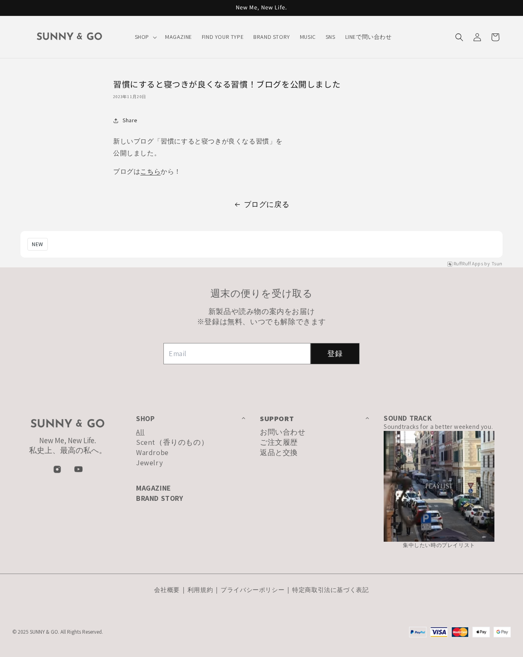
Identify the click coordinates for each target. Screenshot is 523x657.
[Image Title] (57, 469)
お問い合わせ (283, 432)
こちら (150, 171)
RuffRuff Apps (468, 264)
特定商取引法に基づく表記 (330, 590)
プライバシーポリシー (252, 590)
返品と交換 (279, 452)
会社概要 (167, 590)
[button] (145, 36)
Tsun (497, 264)
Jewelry (149, 462)
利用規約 (200, 590)
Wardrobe (152, 452)
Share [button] (130, 120)
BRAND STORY (159, 498)
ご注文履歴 (279, 442)
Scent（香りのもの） (172, 442)
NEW (37, 244)
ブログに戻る (267, 204)
